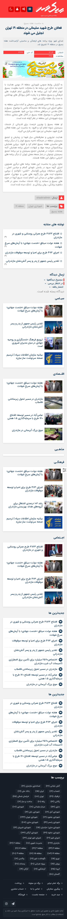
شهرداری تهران (35, 206)
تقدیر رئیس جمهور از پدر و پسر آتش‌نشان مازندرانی (32, 261)
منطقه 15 (35, 853)
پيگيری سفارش (53, 889)
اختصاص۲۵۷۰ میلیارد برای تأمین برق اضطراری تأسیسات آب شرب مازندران (35, 661)
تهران (39, 796)
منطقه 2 (15, 843)
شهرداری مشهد (51, 832)
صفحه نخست (38, 894)
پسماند (20, 863)
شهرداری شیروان (22, 827)
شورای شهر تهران (32, 837)
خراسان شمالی (21, 796)
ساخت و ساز (25, 801)
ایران (39, 791)
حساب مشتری (17, 889)
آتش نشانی (53, 786)
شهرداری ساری (30, 822)
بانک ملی (24, 791)
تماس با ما (35, 889)
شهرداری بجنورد (51, 817)
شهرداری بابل (32, 812)
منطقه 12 (20, 848)
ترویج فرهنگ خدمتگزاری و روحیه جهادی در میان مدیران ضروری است (25, 343)
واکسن (19, 858)
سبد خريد (55, 894)
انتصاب (54, 791)
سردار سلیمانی (37, 806)
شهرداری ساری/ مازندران (48, 827)
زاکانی (55, 801)
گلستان (54, 874)
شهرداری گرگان (29, 832)
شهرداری (18, 806)
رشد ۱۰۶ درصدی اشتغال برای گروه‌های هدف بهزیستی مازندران (25, 505)
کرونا (55, 869)
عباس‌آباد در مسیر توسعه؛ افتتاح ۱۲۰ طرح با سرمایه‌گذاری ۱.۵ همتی (25, 416)
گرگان (23, 869)
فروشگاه (21, 894)
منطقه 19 (20, 206)
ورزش (55, 863)
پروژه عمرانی (38, 863)
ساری (55, 806)
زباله (41, 801)
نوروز (55, 858)
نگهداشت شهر (38, 858)
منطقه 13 (53, 853)
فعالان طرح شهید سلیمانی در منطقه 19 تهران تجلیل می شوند (33, 30)
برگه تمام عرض (53, 883)
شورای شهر (53, 837)
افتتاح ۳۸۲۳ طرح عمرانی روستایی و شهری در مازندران (37, 235)
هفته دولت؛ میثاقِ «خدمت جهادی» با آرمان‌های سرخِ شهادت (33, 245)
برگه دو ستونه (34, 883)
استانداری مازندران (30, 786)
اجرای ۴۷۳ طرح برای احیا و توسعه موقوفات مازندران (32, 253)
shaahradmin (43, 198)
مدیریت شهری (34, 843)
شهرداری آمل (52, 812)
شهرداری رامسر (52, 822)
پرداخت (18, 883)
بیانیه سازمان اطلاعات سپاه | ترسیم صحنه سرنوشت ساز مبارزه (25, 356)
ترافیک (54, 796)
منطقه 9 (37, 848)
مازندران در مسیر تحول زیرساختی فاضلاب (25, 400)
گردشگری (39, 869)
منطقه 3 (54, 848)
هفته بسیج (56, 211)
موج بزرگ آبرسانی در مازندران (27, 430)
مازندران (54, 843)
